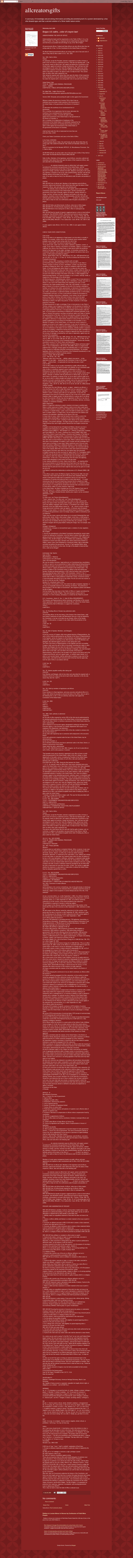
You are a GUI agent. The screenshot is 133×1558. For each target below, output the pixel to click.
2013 (99, 76)
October (101, 89)
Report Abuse (100, 193)
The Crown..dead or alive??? (103, 130)
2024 (99, 53)
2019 (99, 64)
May (100, 143)
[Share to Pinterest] (65, 1493)
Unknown (102, 38)
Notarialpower (101, 182)
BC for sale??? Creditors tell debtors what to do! (103, 136)
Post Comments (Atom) (56, 1508)
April (100, 146)
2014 (99, 73)
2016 (99, 71)
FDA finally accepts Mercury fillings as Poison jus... (103, 106)
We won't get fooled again (101, 187)
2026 (99, 48)
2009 (99, 85)
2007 (99, 155)
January (101, 152)
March (101, 148)
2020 (99, 62)
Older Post (87, 1505)
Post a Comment (49, 1501)
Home (66, 1505)
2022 (99, 57)
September (102, 91)
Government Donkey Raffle (102, 99)
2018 (99, 66)
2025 (99, 50)
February (101, 150)
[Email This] (58, 1493)
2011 (99, 80)
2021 (99, 60)
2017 (99, 69)
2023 (99, 55)
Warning (100, 184)
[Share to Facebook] (63, 1493)
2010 (99, 82)
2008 (99, 87)
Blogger (74, 1545)
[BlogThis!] (60, 1493)
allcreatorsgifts (42, 10)
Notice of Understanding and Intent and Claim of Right (58, 1531)
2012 (99, 78)
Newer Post (46, 1505)
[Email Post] (54, 1492)
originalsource (103, 40)
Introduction (101, 164)
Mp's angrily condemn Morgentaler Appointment (103, 119)
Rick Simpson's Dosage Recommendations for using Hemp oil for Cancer (63, 1525)
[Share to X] (62, 1493)
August (101, 93)
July (100, 96)
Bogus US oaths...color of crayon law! (103, 125)
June (100, 141)
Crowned (100, 162)
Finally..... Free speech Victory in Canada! (103, 113)
